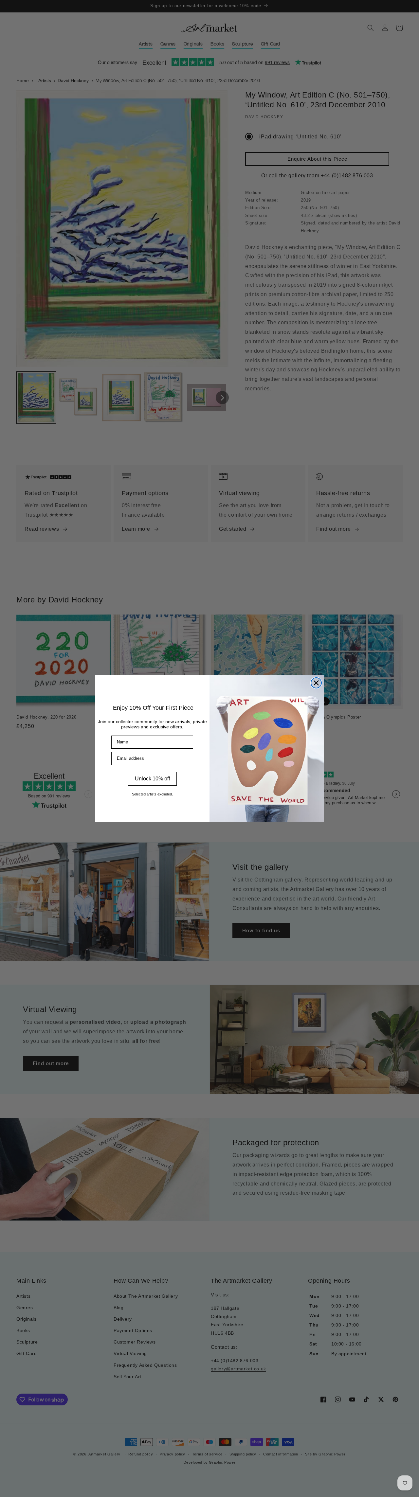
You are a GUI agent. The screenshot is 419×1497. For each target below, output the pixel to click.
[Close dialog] (316, 683)
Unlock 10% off (152, 778)
